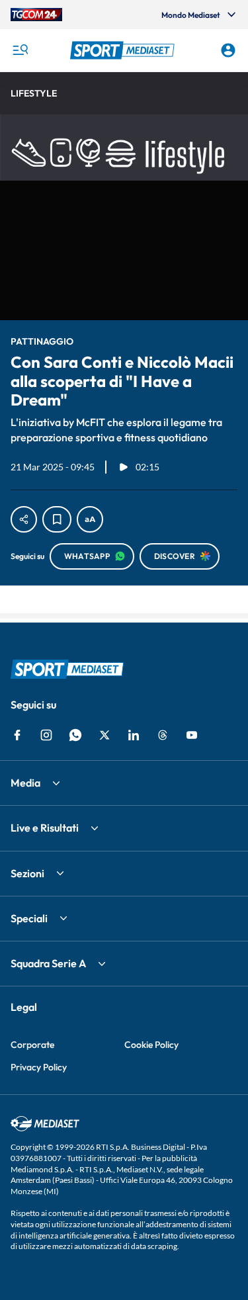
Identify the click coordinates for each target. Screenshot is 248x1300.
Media (25, 782)
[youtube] (191, 735)
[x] (104, 735)
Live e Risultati (45, 827)
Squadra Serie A (48, 963)
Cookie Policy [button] (151, 1045)
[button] (124, 50)
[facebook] (17, 735)
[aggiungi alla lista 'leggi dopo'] (56, 519)
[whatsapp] (75, 735)
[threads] (162, 735)
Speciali (29, 918)
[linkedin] (133, 735)
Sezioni (27, 873)
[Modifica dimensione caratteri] (90, 519)
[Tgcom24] (36, 14)
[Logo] (124, 50)
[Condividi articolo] (24, 519)
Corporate (32, 1045)
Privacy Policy (39, 1067)
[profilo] (228, 50)
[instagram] (46, 735)
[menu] (20, 50)
